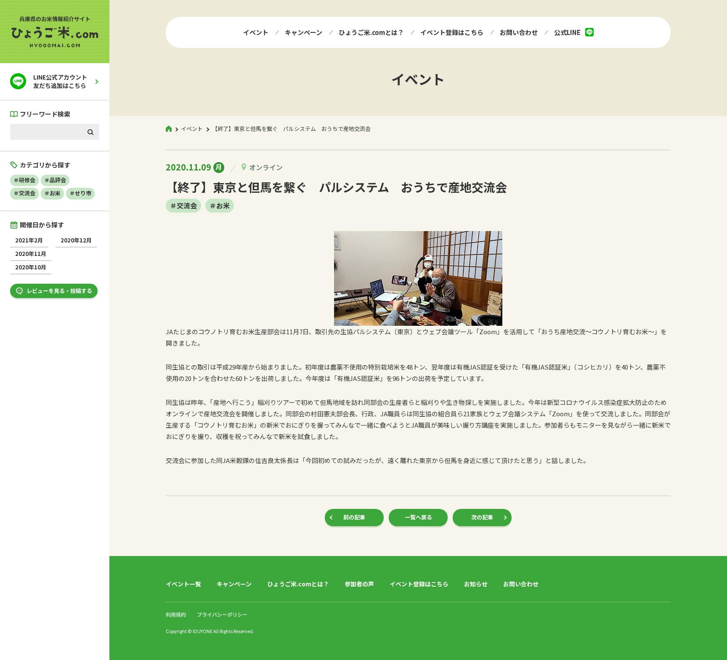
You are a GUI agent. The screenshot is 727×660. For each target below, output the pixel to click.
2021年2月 (29, 240)
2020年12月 (76, 240)
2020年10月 (30, 267)
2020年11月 (30, 254)
